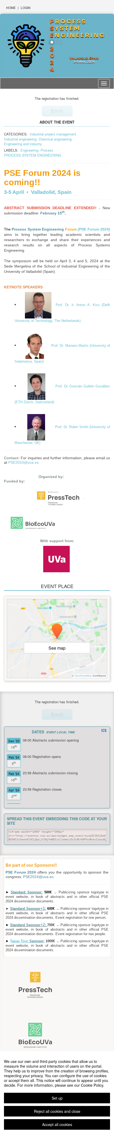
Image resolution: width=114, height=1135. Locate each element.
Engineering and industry (23, 143)
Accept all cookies (57, 1124)
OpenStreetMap (83, 675)
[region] (57, 1093)
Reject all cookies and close (57, 1111)
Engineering (29, 150)
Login (25, 7)
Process (47, 150)
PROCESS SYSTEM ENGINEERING (32, 155)
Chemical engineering (55, 139)
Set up (57, 1098)
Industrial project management (53, 134)
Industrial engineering (20, 139)
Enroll (57, 110)
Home (11, 7)
